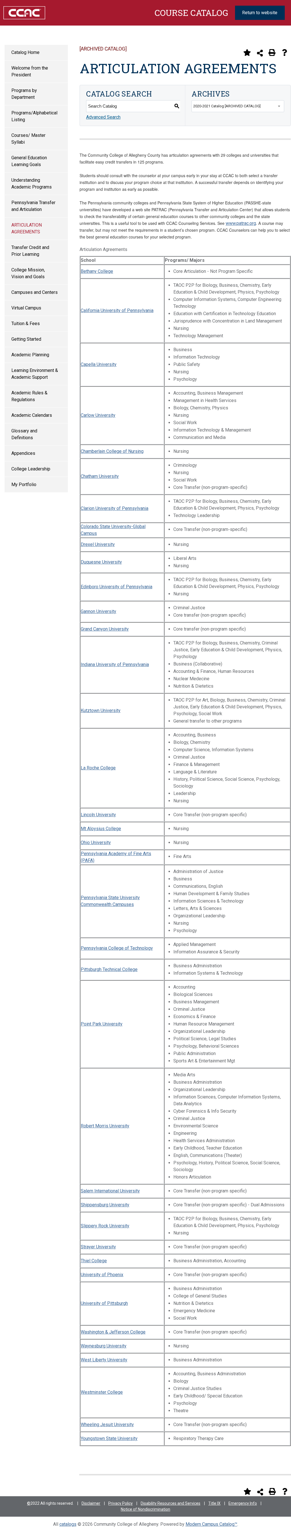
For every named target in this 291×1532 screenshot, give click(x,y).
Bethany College (97, 271)
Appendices (23, 453)
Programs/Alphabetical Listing (34, 116)
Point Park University (101, 1024)
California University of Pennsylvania (117, 310)
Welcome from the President (29, 71)
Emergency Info (242, 1503)
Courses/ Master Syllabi (28, 139)
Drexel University (98, 544)
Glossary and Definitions (24, 434)
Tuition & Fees (25, 323)
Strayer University (98, 1247)
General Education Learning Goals (29, 161)
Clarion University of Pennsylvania (114, 508)
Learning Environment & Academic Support (34, 374)
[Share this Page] (260, 53)
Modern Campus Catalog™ (211, 1524)
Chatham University (100, 476)
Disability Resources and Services (170, 1503)
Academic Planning (30, 354)
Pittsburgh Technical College (109, 969)
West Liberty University (104, 1360)
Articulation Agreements (26, 228)
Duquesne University (101, 562)
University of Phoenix (102, 1274)
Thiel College (94, 1260)
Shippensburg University (105, 1204)
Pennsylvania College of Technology (117, 948)
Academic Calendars (31, 415)
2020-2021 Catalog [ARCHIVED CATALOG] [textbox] (227, 106)
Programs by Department (24, 94)
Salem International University (110, 1191)
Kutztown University (100, 710)
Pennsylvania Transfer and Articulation (33, 206)
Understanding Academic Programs (31, 183)
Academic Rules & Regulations (29, 396)
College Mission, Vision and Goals (28, 273)
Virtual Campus (26, 308)
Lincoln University (98, 814)
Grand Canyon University (105, 629)
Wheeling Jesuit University (107, 1424)
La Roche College (98, 768)
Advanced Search (103, 117)
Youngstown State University (109, 1438)
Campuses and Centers (34, 292)
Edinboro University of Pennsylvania (116, 586)
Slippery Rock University (105, 1225)
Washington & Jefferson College (113, 1332)
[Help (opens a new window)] (284, 52)
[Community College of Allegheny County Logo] (24, 12)
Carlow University (98, 415)
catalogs (67, 1524)
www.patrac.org (241, 223)
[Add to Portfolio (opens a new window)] (246, 52)
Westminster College (102, 1392)
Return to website (259, 12)
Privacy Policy (120, 1503)
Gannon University (98, 611)
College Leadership (30, 469)
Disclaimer (91, 1503)
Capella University (99, 364)
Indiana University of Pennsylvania (115, 664)
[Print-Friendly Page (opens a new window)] (272, 52)
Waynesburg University (103, 1346)
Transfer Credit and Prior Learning (30, 251)
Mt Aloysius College (101, 828)
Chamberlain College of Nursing (112, 451)
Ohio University (96, 842)
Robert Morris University (105, 1126)
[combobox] (238, 106)
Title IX (214, 1503)
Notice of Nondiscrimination (145, 1509)
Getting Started (26, 339)
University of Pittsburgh (104, 1303)
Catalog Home (25, 52)
